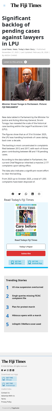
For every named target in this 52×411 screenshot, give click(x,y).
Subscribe (26, 253)
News (15, 49)
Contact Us (5, 393)
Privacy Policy (6, 402)
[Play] (25, 62)
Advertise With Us (8, 396)
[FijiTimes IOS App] (26, 378)
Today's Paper (26, 246)
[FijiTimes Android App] (26, 384)
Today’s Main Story (26, 49)
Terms (3, 399)
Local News (7, 49)
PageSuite (15, 408)
